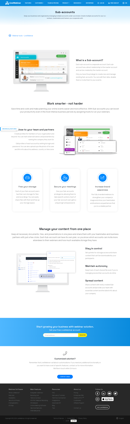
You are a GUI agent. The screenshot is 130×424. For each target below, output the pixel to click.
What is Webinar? (14, 393)
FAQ (53, 393)
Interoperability (13, 403)
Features (28, 3)
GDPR (68, 421)
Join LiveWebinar (102, 407)
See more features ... (36, 408)
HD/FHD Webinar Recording (39, 400)
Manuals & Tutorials (58, 395)
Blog (53, 405)
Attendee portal (35, 411)
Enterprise (89, 3)
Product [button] (65, 3)
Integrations (56, 400)
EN (126, 3)
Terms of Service (58, 418)
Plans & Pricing (53, 3)
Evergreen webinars (36, 393)
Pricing (76, 393)
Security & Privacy (14, 400)
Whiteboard (34, 403)
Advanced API (56, 403)
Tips (53, 408)
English (121, 418)
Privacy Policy (82, 418)
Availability (12, 398)
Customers (77, 400)
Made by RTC (79, 398)
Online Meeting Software (38, 405)
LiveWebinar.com (13, 3)
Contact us (77, 408)
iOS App (11, 405)
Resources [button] (77, 3)
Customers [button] (39, 3)
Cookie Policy (71, 418)
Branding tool (34, 395)
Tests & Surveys (35, 398)
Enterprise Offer (79, 395)
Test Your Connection (59, 398)
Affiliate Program (79, 403)
